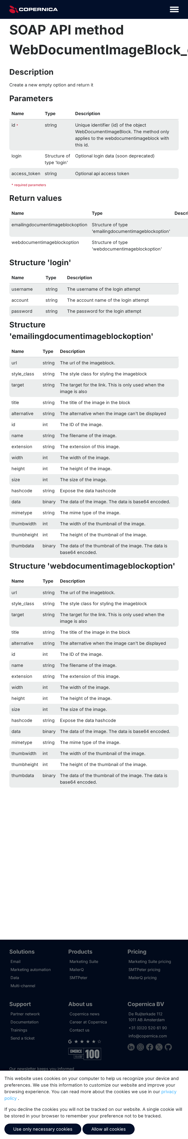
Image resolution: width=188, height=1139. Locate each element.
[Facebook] (150, 1048)
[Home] (33, 9)
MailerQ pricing (143, 977)
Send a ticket (23, 1038)
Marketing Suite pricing (150, 961)
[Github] (168, 1048)
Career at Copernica (88, 1021)
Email (16, 961)
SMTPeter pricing (144, 969)
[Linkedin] (132, 1048)
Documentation (24, 1021)
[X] (160, 1048)
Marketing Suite (84, 961)
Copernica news (84, 1013)
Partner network (25, 1013)
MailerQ (77, 969)
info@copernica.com (148, 1035)
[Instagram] (141, 1048)
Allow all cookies (108, 1129)
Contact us (79, 1030)
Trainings (19, 1030)
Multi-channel (23, 985)
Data (15, 977)
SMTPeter (78, 977)
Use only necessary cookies (42, 1129)
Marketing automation (31, 969)
